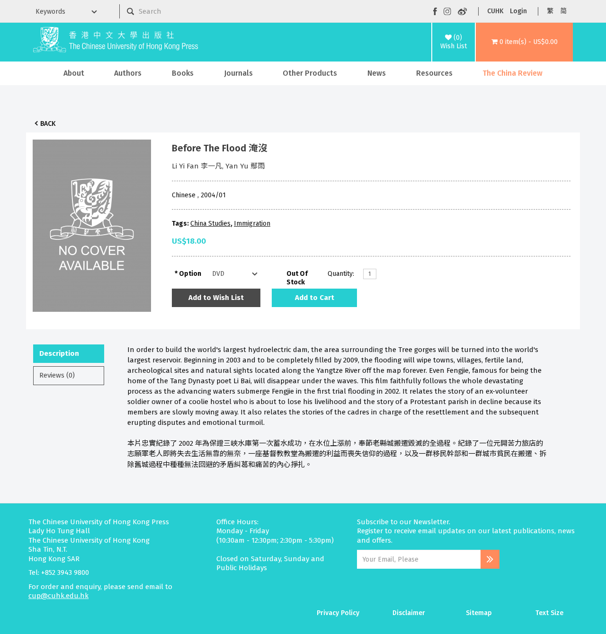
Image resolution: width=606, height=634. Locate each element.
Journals (238, 73)
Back (47, 124)
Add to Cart (314, 297)
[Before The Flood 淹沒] (92, 223)
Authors (128, 73)
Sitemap (479, 613)
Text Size (549, 613)
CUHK (495, 11)
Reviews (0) (57, 375)
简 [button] (563, 11)
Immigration (252, 224)
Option (190, 274)
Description (59, 353)
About (73, 73)
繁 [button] (550, 11)
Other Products (310, 73)
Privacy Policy (338, 613)
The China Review (512, 73)
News (376, 73)
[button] (524, 42)
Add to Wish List (216, 297)
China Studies (210, 224)
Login (518, 11)
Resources (434, 73)
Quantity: (341, 274)
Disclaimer (408, 613)
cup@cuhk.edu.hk (58, 595)
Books (183, 73)
